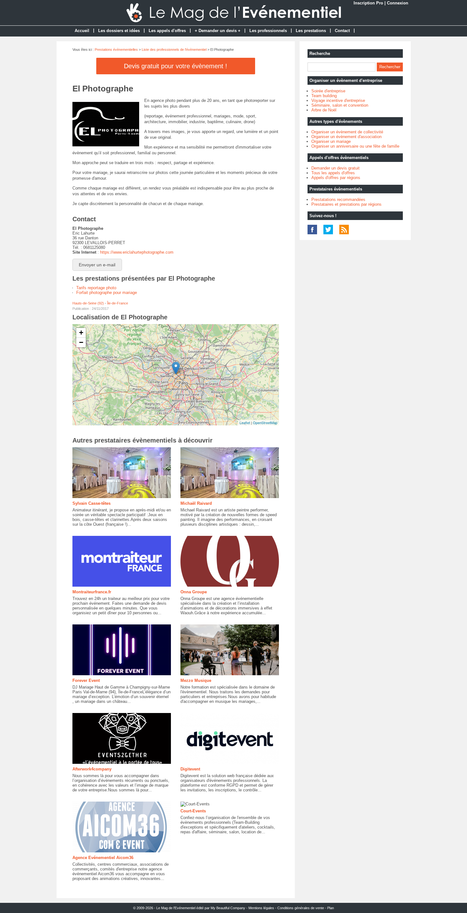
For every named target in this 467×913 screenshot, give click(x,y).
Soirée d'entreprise (328, 91)
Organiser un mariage (331, 141)
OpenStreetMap (265, 422)
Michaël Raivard (196, 503)
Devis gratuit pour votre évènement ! (175, 66)
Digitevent (190, 769)
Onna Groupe (193, 592)
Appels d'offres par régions (335, 177)
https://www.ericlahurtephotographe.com (136, 252)
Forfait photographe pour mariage (106, 292)
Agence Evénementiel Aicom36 (102, 857)
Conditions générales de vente (300, 908)
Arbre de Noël (323, 110)
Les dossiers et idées (119, 30)
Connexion (397, 3)
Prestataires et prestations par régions (346, 204)
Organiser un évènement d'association (346, 136)
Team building (324, 95)
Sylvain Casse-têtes (91, 503)
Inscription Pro (368, 3)
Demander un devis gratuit (335, 168)
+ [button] (81, 333)
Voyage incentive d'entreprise (338, 100)
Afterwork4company (92, 769)
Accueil (82, 30)
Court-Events (193, 811)
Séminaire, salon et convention (339, 105)
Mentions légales (261, 908)
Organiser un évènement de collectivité (347, 132)
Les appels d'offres (167, 30)
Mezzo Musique (195, 680)
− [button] (81, 342)
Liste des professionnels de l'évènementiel (174, 49)
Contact (342, 30)
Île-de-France (117, 303)
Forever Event (86, 680)
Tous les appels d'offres (333, 172)
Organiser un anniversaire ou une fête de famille (355, 146)
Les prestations (311, 30)
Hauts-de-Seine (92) (88, 303)
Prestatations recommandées (338, 199)
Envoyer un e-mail (97, 264)
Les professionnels (268, 30)
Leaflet (245, 422)
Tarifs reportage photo (96, 287)
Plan (330, 908)
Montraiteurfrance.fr (91, 592)
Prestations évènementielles (116, 49)
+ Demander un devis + (217, 30)
